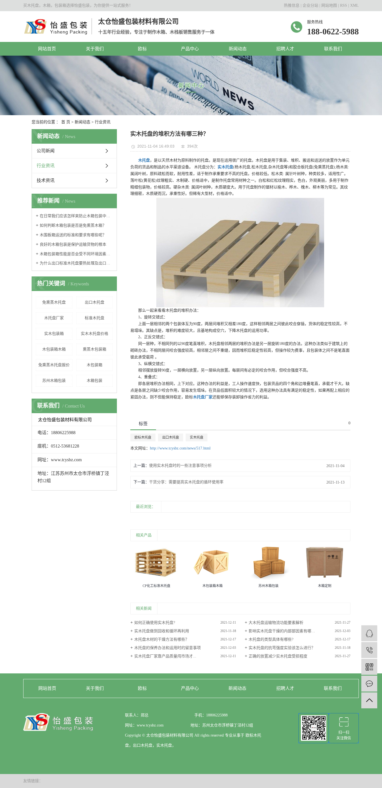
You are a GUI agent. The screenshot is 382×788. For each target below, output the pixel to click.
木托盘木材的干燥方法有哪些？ (161, 639)
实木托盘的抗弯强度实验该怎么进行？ (282, 648)
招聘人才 (285, 48)
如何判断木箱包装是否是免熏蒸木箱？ (73, 225)
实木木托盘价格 (94, 334)
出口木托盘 (94, 302)
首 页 (65, 122)
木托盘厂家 (54, 318)
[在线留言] (369, 684)
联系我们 (333, 48)
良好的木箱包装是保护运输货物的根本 (73, 244)
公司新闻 (46, 150)
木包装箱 (94, 365)
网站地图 (329, 5)
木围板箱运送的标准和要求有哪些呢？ (73, 235)
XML (354, 5)
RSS (343, 5)
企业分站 (310, 5)
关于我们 (95, 48)
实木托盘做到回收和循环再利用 (161, 631)
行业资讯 (102, 122)
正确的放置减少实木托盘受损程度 (278, 656)
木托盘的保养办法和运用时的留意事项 (167, 648)
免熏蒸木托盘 (54, 302)
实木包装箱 (54, 334)
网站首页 (47, 48)
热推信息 (292, 5)
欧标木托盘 (143, 437)
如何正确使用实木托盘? (154, 623)
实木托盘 (196, 437)
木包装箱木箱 (54, 349)
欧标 (142, 48)
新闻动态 (238, 48)
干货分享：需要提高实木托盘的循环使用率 (186, 482)
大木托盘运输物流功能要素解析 (276, 623)
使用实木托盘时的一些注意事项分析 (180, 465)
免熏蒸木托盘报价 (54, 365)
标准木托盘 (94, 318)
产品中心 (190, 48)
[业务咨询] (369, 633)
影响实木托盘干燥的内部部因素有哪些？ (284, 631)
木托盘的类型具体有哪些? (271, 639)
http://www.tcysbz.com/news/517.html (180, 448)
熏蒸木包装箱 (94, 349)
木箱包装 (94, 380)
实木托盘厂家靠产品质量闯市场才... (165, 656)
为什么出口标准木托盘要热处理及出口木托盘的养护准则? (76, 263)
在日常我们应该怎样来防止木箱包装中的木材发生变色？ (76, 216)
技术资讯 (46, 180)
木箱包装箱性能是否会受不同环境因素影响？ (76, 254)
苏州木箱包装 (54, 380)
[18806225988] (369, 650)
